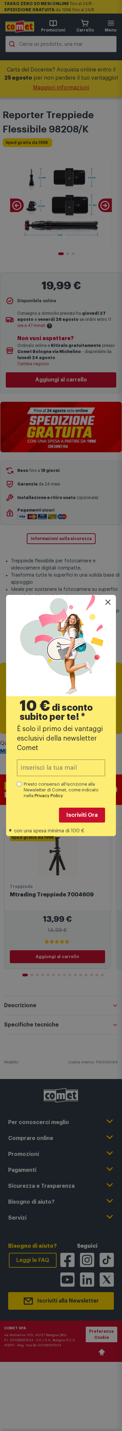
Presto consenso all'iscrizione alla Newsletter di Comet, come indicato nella (61, 790)
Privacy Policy (49, 795)
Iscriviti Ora (82, 815)
